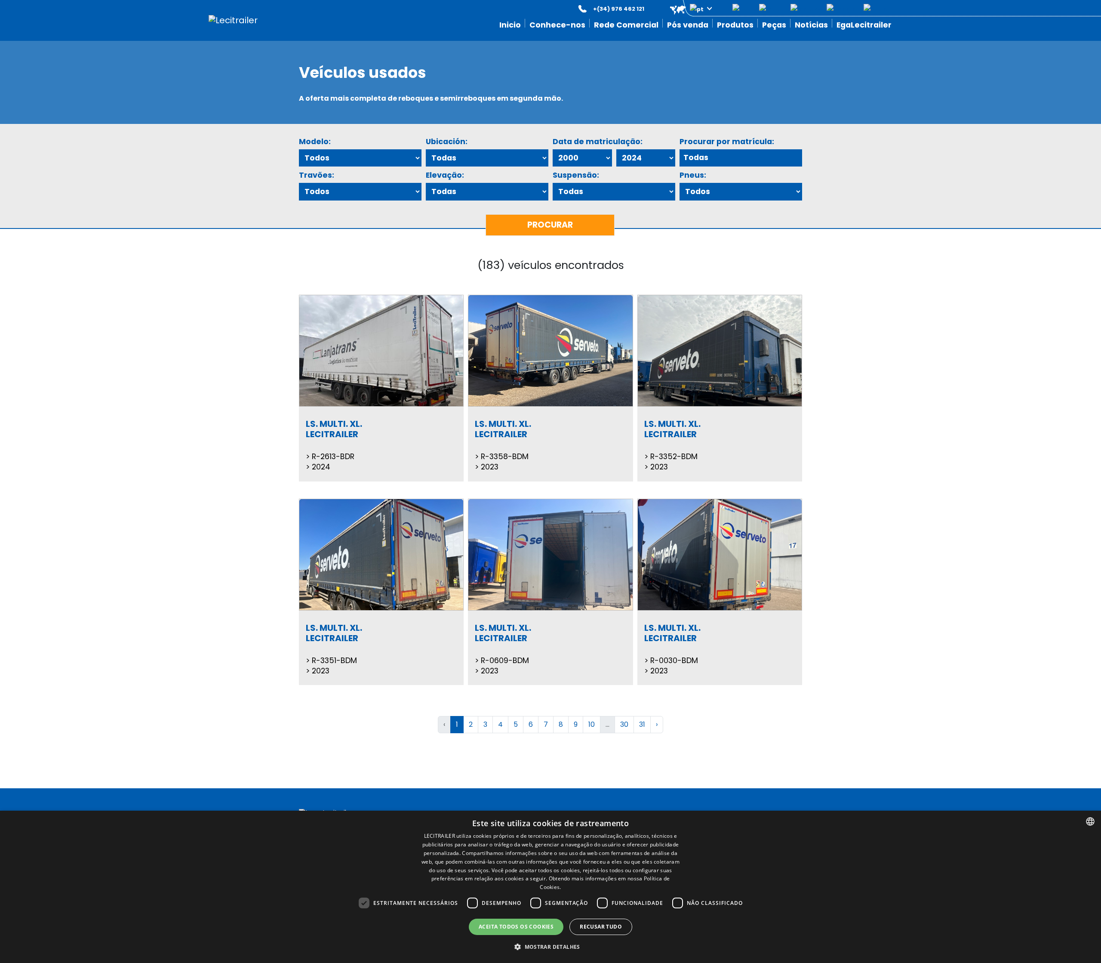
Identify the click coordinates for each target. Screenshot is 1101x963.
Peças (774, 25)
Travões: (316, 175)
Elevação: (445, 175)
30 (624, 724)
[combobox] (1090, 821)
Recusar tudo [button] (601, 926)
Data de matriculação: (598, 141)
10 (591, 724)
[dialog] (550, 887)
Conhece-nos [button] (557, 25)
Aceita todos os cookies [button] (516, 926)
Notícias (811, 25)
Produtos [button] (735, 25)
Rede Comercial (626, 25)
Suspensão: (576, 175)
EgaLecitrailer (864, 25)
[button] (685, 8)
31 (642, 724)
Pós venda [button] (687, 25)
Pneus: (693, 175)
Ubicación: (446, 141)
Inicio (510, 25)
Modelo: (315, 141)
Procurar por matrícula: (727, 141)
